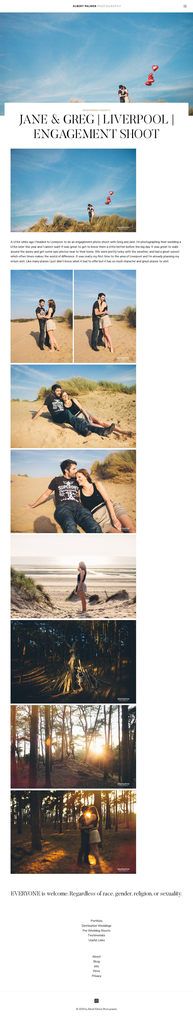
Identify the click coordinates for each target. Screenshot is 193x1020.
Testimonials (96, 935)
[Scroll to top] (189, 718)
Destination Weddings (96, 926)
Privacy (96, 976)
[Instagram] (96, 1001)
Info (96, 966)
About (96, 957)
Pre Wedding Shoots (96, 931)
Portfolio (97, 921)
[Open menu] (185, 6)
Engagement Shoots (96, 110)
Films (96, 971)
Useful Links (96, 940)
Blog (96, 961)
